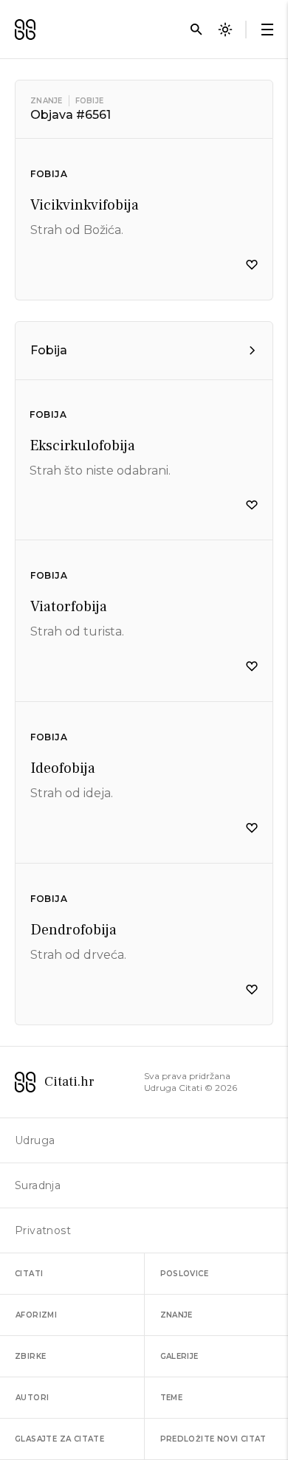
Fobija (49, 173)
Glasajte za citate (59, 1439)
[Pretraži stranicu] (196, 29)
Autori (32, 1397)
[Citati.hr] (25, 29)
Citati (29, 1273)
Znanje (46, 101)
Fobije (89, 101)
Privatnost (43, 1230)
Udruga (35, 1140)
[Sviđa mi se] (252, 265)
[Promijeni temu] (225, 29)
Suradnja (38, 1185)
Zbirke (30, 1356)
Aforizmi (36, 1315)
